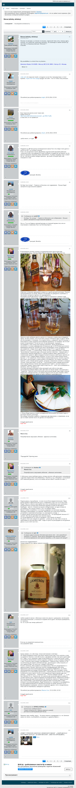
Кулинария (22, 8)
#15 (69, 730)
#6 (69, 212)
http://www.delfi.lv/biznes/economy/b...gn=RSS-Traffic (36, 116)
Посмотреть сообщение (38, 216)
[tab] (8, 24)
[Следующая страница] (62, 31)
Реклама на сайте (44, 782)
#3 (69, 110)
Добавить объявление (25, 769)
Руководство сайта (56, 782)
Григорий (11, 153)
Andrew (10, 438)
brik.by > (68, 769)
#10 (69, 498)
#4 (69, 146)
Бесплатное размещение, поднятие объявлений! (39, 766)
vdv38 (11, 189)
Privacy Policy (68, 782)
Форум (7, 8)
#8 (69, 431)
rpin (11, 505)
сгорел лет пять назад (32, 78)
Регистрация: (7, 48)
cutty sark (23, 77)
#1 (69, 36)
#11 (69, 529)
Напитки (29, 8)
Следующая (67, 27)
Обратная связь (32, 782)
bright (11, 81)
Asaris (11, 117)
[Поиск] (43, 31)
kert (11, 622)
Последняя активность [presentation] (22, 23)
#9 (69, 463)
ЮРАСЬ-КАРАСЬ (10, 536)
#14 (69, 703)
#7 (69, 248)
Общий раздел (14, 8)
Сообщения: (9, 49)
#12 (69, 615)
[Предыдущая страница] (58, 31)
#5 (69, 182)
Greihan (10, 43)
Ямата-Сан (10, 255)
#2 (69, 74)
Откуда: (8, 51)
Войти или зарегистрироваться (61, 1)
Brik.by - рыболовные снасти (35, 764)
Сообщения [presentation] (8, 23)
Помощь (23, 782)
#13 (69, 651)
